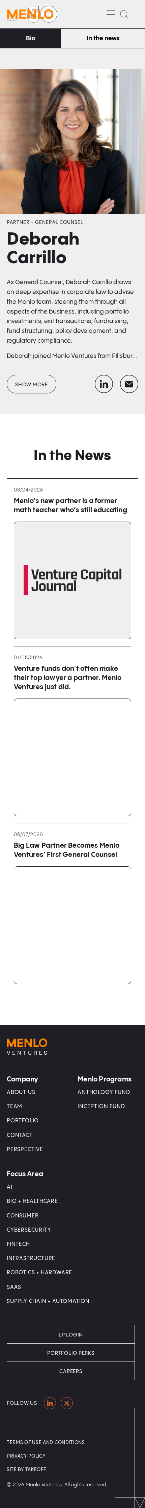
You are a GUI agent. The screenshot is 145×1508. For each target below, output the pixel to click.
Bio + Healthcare (32, 1201)
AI (9, 1187)
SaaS (14, 1287)
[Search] (124, 14)
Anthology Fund (104, 1092)
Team (14, 1107)
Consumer (22, 1216)
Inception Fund (101, 1107)
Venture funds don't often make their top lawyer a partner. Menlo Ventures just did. (68, 678)
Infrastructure (31, 1258)
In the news (103, 38)
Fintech (18, 1244)
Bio (30, 38)
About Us (21, 1092)
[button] (111, 14)
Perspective (25, 1149)
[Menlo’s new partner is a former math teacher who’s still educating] (72, 580)
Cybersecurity (29, 1230)
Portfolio (23, 1121)
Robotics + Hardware (39, 1273)
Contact (20, 1135)
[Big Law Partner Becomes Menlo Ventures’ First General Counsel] (72, 925)
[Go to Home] (32, 14)
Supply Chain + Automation (48, 1301)
